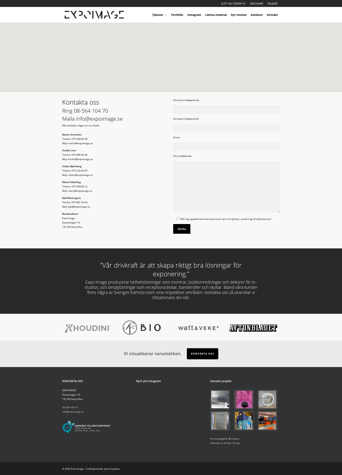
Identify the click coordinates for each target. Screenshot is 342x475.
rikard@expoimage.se (80, 191)
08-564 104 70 (91, 110)
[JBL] (268, 421)
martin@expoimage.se (80, 143)
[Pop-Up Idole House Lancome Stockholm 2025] (245, 399)
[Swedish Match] (245, 421)
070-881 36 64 (79, 202)
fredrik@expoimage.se (80, 159)
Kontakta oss (202, 353)
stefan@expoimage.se (80, 175)
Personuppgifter (219, 438)
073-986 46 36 (79, 154)
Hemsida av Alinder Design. (225, 443)
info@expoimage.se (99, 118)
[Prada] (221, 421)
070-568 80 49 (79, 139)
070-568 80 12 (79, 186)
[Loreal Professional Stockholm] (268, 399)
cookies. (235, 438)
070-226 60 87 (79, 170)
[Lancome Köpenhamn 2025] (221, 399)
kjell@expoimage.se (79, 206)
